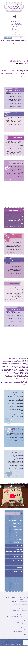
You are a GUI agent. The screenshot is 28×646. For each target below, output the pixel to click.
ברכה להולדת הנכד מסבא (15, 267)
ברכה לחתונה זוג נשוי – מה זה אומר (20, 601)
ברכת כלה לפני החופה (23, 624)
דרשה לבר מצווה (17, 32)
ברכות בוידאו (19, 567)
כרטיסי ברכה (19, 564)
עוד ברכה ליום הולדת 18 (10, 299)
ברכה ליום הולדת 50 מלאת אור (14, 178)
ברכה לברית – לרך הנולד (15, 273)
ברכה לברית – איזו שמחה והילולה (13, 275)
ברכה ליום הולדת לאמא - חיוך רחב (15, 395)
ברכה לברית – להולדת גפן (15, 269)
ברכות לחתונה (15, 29)
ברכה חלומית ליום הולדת (17, 455)
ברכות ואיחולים (18, 556)
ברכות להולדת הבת (17, 26)
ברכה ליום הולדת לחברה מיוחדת (15, 457)
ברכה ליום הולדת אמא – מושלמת (13, 95)
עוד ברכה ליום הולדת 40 (10, 226)
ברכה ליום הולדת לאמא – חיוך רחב (13, 93)
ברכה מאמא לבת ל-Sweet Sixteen (13, 99)
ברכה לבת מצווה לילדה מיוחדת (21, 630)
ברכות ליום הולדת (15, 23)
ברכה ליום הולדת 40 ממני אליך (14, 220)
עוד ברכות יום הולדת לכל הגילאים (12, 106)
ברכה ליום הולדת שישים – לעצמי (14, 151)
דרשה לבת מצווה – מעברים (21, 633)
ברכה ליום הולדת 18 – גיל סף (14, 295)
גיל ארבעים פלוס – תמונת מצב (14, 225)
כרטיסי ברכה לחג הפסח (17, 21)
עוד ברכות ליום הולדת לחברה (11, 130)
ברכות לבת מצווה (15, 34)
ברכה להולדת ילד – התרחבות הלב (13, 265)
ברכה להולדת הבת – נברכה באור (14, 245)
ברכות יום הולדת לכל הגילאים (14, 90)
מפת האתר (13, 644)
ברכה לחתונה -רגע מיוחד (17, 439)
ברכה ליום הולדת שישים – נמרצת (13, 142)
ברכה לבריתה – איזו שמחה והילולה (13, 246)
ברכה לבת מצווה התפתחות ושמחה (20, 631)
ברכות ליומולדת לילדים (16, 309)
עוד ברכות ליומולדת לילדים (11, 325)
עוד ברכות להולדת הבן (10, 276)
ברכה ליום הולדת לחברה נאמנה (14, 121)
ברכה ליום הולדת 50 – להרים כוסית (13, 169)
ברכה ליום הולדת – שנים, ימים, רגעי (15, 434)
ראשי (26, 63)
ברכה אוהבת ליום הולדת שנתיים (14, 315)
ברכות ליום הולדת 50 (17, 163)
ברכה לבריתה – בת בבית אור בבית (13, 251)
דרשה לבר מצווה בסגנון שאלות (16, 440)
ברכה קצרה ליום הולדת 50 (15, 176)
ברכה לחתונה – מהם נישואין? (16, 436)
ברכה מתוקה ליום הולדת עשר (14, 317)
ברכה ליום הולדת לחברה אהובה (14, 126)
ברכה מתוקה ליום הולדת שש (15, 318)
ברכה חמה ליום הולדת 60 (15, 152)
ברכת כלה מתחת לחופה (22, 622)
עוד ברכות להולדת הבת (10, 252)
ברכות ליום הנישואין (23, 634)
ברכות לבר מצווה (15, 31)
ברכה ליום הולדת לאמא (13, 616)
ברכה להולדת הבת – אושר (15, 241)
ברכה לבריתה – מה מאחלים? (14, 249)
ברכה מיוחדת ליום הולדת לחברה (14, 123)
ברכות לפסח (15, 20)
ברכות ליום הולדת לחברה (17, 24)
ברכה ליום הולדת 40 (12, 211)
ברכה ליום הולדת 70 (18, 459)
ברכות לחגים (19, 545)
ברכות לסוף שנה (18, 571)
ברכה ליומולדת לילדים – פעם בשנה (13, 314)
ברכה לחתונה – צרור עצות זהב (21, 604)
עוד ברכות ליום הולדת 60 (10, 153)
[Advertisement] (14, 344)
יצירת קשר (19, 644)
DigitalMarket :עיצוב (4, 643)
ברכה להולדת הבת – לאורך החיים (13, 248)
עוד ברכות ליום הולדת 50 (10, 179)
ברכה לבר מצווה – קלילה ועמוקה (20, 612)
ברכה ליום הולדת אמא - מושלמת (15, 396)
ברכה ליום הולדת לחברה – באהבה (13, 120)
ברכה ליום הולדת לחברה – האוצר (13, 117)
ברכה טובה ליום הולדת (18, 458)
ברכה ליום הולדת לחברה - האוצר (15, 416)
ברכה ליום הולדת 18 (13, 284)
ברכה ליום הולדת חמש (16, 321)
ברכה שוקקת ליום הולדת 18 (15, 298)
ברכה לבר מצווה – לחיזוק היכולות (20, 610)
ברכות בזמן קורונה (17, 575)
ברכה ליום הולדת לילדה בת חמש (14, 319)
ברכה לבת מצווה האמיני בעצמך (16, 441)
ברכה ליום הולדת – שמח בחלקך (14, 293)
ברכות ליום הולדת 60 (17, 138)
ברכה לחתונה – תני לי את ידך (21, 603)
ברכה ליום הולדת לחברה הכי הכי (14, 124)
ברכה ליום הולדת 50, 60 (16, 147)
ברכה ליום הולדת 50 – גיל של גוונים (13, 168)
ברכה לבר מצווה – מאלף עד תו (16, 431)
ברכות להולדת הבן (17, 28)
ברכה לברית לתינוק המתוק (15, 266)
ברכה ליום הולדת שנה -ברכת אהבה (13, 312)
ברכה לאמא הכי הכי (23, 616)
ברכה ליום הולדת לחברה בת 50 (14, 118)
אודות (7, 644)
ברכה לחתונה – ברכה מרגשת (16, 437)
